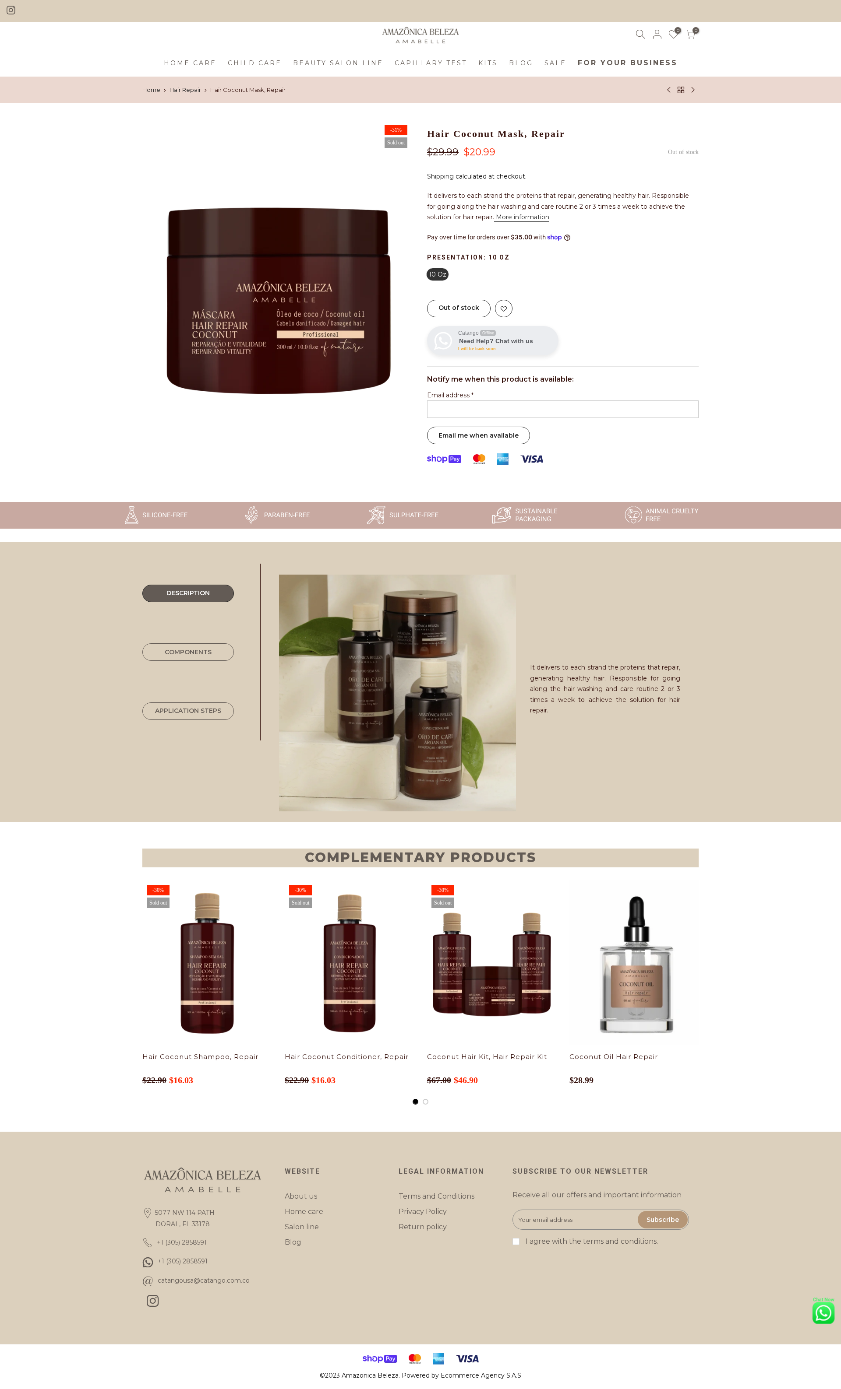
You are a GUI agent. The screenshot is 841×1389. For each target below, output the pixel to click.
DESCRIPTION (188, 593)
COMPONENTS (188, 652)
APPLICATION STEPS (188, 711)
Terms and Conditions (436, 1196)
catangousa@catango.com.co (204, 1280)
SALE (555, 63)
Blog (293, 1242)
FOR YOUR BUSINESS (628, 63)
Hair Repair (185, 89)
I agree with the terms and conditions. (591, 1241)
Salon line (302, 1227)
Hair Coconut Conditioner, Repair (347, 1056)
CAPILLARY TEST (431, 63)
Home (151, 89)
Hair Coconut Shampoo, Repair (200, 1056)
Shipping (440, 176)
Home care (304, 1211)
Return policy (423, 1227)
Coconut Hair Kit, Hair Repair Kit (487, 1056)
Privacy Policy (423, 1211)
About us (301, 1196)
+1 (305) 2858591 (183, 1261)
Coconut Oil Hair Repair (613, 1056)
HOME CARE (190, 63)
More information (521, 217)
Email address (450, 395)
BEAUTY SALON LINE (338, 63)
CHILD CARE (255, 63)
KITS (488, 63)
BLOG (521, 63)
